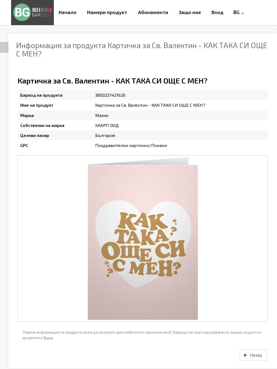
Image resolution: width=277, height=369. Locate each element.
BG (236, 12)
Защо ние (190, 12)
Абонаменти (153, 12)
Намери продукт (107, 12)
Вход (217, 12)
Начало (68, 12)
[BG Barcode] (32, 12)
